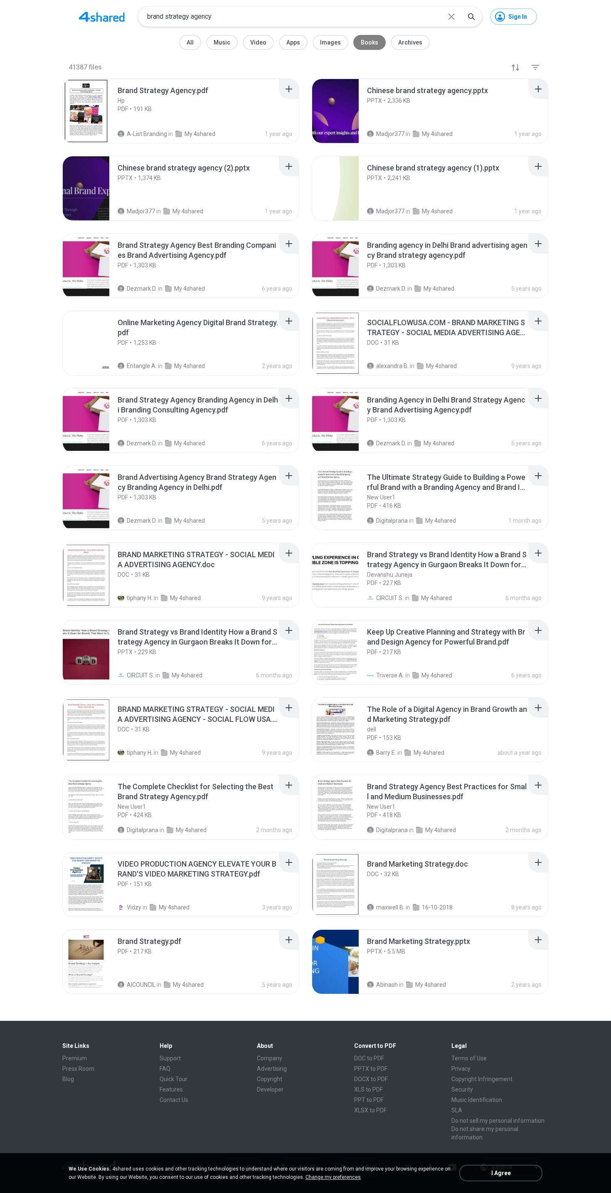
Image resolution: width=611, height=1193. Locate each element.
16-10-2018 (437, 907)
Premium (74, 1058)
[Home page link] (102, 17)
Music (222, 42)
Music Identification (476, 1100)
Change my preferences (333, 1177)
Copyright (269, 1079)
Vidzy (134, 907)
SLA (456, 1110)
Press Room (78, 1068)
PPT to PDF (369, 1100)
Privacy (461, 1068)
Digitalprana (142, 830)
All (190, 42)
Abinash (387, 984)
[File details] (95, 111)
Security (462, 1089)
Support (170, 1058)
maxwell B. (390, 907)
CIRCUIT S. (390, 598)
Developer (270, 1089)
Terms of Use (469, 1058)
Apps (293, 42)
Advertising (272, 1068)
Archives (410, 42)
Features (171, 1089)
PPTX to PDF (370, 1068)
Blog (68, 1079)
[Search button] (471, 17)
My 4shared (185, 598)
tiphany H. (140, 598)
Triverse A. (390, 675)
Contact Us (174, 1100)
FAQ (165, 1068)
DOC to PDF (369, 1058)
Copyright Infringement (481, 1079)
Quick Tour (173, 1079)
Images (330, 42)
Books (369, 42)
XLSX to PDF (370, 1110)
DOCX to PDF (371, 1079)
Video (258, 42)
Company (269, 1058)
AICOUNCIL (141, 984)
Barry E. (386, 752)
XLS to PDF (368, 1089)
